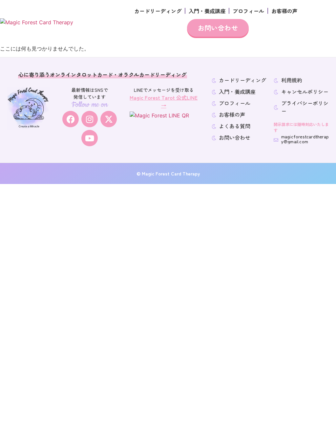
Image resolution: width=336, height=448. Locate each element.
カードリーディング (157, 11)
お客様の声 (284, 11)
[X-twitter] (108, 119)
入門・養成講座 (207, 11)
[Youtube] (89, 138)
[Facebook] (70, 119)
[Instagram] (89, 119)
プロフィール (248, 11)
